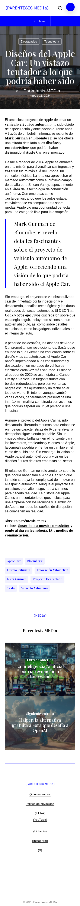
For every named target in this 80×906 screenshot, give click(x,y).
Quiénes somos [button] (40, 794)
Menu (42, 21)
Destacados (29, 41)
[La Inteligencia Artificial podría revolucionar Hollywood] (40, 669)
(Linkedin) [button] (40, 831)
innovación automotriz (52, 570)
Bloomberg (34, 561)
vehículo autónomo (34, 588)
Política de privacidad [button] (40, 803)
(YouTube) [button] (40, 819)
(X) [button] (40, 850)
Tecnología (51, 41)
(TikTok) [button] (40, 813)
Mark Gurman (16, 579)
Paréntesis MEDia (41, 90)
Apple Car (14, 561)
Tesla (11, 588)
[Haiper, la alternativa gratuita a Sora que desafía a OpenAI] (40, 723)
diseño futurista (18, 570)
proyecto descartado (47, 579)
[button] (70, 8)
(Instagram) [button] (40, 840)
